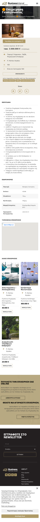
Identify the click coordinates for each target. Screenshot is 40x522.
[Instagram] (15, 475)
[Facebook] (6, 475)
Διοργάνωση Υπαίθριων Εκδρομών (7, 344)
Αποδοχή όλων (20, 516)
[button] (37, 3)
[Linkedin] (12, 475)
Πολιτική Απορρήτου (8, 506)
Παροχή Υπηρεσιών (9, 80)
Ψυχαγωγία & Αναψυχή (27, 80)
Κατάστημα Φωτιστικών (26, 288)
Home (4, 16)
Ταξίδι (17, 80)
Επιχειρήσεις (11, 16)
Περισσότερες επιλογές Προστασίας (20, 511)
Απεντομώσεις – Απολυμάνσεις (9, 288)
